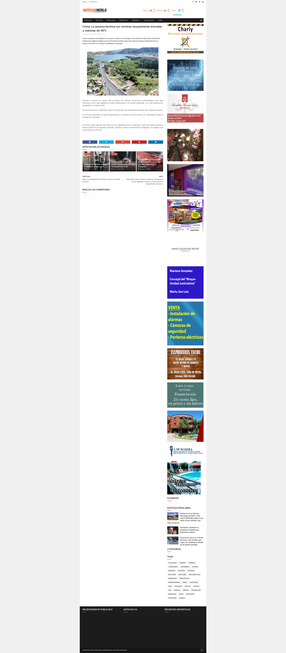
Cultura (195, 567)
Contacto (93, 2)
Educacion (172, 574)
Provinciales (196, 590)
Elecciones (182, 574)
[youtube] (203, 2)
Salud (181, 594)
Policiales (111, 20)
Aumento (182, 563)
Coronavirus (173, 567)
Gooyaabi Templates (120, 650)
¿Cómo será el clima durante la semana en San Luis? (96, 165)
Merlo (185, 582)
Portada (88, 20)
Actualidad (142, 154)
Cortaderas (185, 567)
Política (196, 586)
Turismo (135, 20)
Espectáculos (185, 578)
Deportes (123, 20)
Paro (170, 586)
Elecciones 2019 (194, 574)
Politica (99, 20)
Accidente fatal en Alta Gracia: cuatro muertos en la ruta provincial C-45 (123, 164)
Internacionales (174, 582)
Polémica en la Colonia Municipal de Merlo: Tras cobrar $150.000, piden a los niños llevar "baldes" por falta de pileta (185, 518)
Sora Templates (95, 650)
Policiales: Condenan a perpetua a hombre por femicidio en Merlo (189, 529)
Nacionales (149, 20)
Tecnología (172, 598)
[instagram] (196, 2)
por (169, 590)
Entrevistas (172, 578)
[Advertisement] (102, 629)
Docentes (181, 571)
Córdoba (191, 563)
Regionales (172, 594)
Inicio (84, 2)
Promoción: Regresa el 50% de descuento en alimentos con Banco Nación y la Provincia (149, 163)
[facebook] (193, 2)
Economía (191, 571)
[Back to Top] (202, 650)
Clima (160, 20)
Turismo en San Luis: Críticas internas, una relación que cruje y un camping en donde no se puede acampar (191, 541)
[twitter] (199, 2)
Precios (186, 590)
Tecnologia (190, 594)
